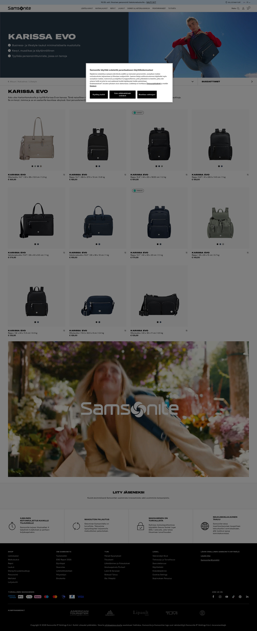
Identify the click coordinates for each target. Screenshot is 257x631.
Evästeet (93, 86)
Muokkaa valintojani (147, 94)
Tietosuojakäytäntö (153, 84)
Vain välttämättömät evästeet (122, 94)
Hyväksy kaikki (99, 94)
